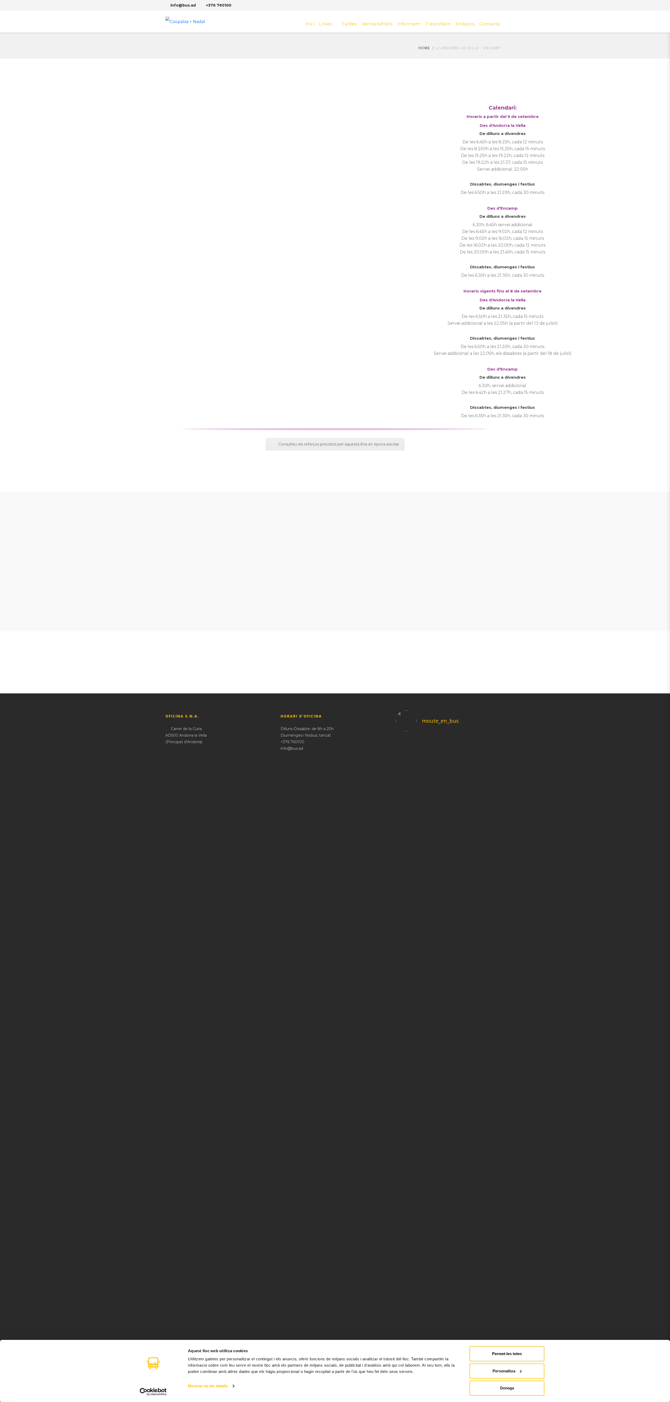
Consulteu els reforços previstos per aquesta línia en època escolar (338, 444)
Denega (507, 1388)
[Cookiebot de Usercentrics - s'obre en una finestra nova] (153, 1392)
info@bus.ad (183, 5)
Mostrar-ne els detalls (208, 1386)
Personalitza (504, 1371)
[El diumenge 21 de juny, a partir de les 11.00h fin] (492, 1042)
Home (424, 48)
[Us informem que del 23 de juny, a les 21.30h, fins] (464, 911)
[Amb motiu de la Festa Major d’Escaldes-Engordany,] (436, 833)
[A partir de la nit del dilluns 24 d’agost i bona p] (408, 829)
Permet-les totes (507, 1353)
